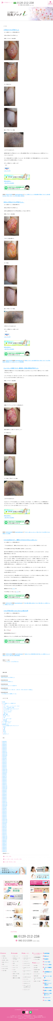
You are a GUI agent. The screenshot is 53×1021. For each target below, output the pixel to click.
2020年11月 (4, 837)
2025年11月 (4, 754)
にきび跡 (14, 971)
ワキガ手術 (15, 195)
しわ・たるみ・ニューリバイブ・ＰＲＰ (11, 706)
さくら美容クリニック (29, 194)
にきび (14, 969)
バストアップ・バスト (7, 710)
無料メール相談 (47, 990)
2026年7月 (4, 742)
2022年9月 (4, 806)
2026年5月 (4, 745)
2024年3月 (4, 781)
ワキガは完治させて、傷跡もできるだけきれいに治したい (20, 540)
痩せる (4, 731)
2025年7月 (4, 759)
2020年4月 (4, 847)
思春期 (15, 655)
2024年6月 (4, 777)
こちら (13, 588)
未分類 (3, 701)
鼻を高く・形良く (5, 960)
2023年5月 (4, 795)
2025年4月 (4, 763)
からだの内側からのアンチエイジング (11, 708)
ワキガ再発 (8, 533)
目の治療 (35, 965)
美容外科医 (33, 654)
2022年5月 (4, 812)
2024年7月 (4, 776)
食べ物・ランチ (6, 715)
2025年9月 (4, 756)
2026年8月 (4, 741)
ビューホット (33, 532)
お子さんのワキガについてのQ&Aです (9, 685)
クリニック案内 (47, 964)
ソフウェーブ (26, 961)
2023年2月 (4, 799)
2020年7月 (4, 843)
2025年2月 (4, 766)
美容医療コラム (5, 724)
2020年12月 (4, 836)
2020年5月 (4, 845)
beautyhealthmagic (19, 194)
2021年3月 (4, 831)
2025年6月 (4, 761)
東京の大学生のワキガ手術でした (8, 677)
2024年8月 (4, 774)
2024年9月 (4, 773)
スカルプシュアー (27, 989)
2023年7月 (4, 793)
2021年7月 (4, 826)
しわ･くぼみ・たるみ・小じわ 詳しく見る (13, 859)
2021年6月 (4, 827)
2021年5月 (4, 829)
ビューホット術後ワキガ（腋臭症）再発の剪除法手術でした (21, 368)
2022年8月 (4, 808)
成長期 (35, 360)
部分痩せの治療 (37, 969)
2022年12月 (4, 802)
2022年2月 (4, 816)
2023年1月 (4, 801)
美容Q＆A (46, 956)
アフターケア (47, 997)
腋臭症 (19, 195)
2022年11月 (4, 804)
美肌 (4, 729)
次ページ (16, 661)
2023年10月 (4, 788)
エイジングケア (5, 966)
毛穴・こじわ (15, 965)
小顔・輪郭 (4, 970)
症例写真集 (46, 953)
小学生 (7, 195)
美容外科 (22, 195)
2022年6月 (4, 811)
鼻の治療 (35, 967)
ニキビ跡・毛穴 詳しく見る (10, 861)
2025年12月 (4, 752)
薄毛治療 (5, 720)
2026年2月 (4, 749)
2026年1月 (4, 751)
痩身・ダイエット (5, 962)
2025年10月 (4, 755)
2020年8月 (4, 841)
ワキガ (48, 532)
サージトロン (26, 979)
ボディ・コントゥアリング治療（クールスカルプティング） (27, 986)
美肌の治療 (36, 971)
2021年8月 (4, 825)
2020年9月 (4, 840)
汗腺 (39, 603)
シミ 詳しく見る (8, 856)
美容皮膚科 (36, 194)
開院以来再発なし (7, 181)
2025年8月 (4, 758)
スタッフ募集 (47, 1000)
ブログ (10, 195)
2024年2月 (4, 783)
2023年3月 (4, 798)
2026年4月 (4, 747)
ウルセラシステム (27, 963)
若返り (4, 727)
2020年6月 (4, 844)
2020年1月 (4, 851)
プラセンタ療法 (37, 959)
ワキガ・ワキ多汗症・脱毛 (8, 707)
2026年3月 (4, 748)
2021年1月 (4, 834)
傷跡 (27, 603)
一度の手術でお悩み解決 (9, 183)
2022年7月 (4, 809)
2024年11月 (4, 770)
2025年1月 (4, 767)
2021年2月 (4, 833)
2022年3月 (4, 815)
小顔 (4, 717)
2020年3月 (4, 848)
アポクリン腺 (45, 194)
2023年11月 (4, 787)
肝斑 (14, 963)
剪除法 (40, 194)
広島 (41, 603)
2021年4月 (4, 830)
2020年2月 (4, 850)
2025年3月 (4, 765)
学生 (39, 654)
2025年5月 (4, 762)
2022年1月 (4, 818)
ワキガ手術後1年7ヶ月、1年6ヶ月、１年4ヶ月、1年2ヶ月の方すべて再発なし (17, 689)
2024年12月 (4, 769)
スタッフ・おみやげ (7, 711)
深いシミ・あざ (15, 961)
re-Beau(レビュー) (27, 983)
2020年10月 (4, 838)
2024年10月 (4, 772)
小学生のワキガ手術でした (11, 29)
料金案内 (46, 959)
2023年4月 (4, 797)
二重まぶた (5, 713)
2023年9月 (4, 790)
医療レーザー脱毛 (16, 973)
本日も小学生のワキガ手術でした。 (14, 202)
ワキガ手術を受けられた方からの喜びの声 (16, 610)
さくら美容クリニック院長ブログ (9, 703)
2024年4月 (4, 780)
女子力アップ (6, 733)
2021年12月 (4, 819)
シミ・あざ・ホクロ (6, 722)
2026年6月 (4, 744)
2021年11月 (4, 820)
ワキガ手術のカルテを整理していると (9, 693)
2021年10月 (4, 822)
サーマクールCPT (27, 965)
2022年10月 (4, 805)
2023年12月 (4, 786)
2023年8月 (4, 791)
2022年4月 (4, 813)
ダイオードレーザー (27, 981)
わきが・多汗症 (5, 968)
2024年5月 (4, 779)
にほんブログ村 (7, 170)
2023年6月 (4, 794)
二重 (4, 728)
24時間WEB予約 (48, 987)
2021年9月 (4, 823)
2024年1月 (4, 784)
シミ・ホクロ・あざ (7, 718)
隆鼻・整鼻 (5, 714)
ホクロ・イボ (15, 967)
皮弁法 (33, 603)
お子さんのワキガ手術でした (7, 681)
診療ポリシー (47, 980)
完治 (5, 195)
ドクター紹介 (47, 961)
